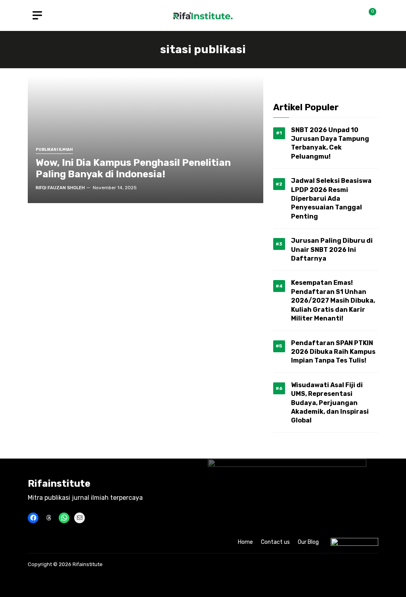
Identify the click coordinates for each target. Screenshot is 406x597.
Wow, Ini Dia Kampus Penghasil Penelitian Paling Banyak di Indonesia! (133, 168)
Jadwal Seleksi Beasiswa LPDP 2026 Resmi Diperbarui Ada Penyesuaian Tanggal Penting (331, 198)
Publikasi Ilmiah (54, 150)
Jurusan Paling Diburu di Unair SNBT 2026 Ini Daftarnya (332, 249)
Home (245, 542)
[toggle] (37, 15)
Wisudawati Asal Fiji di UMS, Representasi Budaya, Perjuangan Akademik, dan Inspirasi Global (330, 402)
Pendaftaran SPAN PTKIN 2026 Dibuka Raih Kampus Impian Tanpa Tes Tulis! (333, 352)
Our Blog (308, 542)
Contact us (275, 542)
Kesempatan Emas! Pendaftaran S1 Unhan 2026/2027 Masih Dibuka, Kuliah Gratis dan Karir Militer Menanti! (333, 300)
